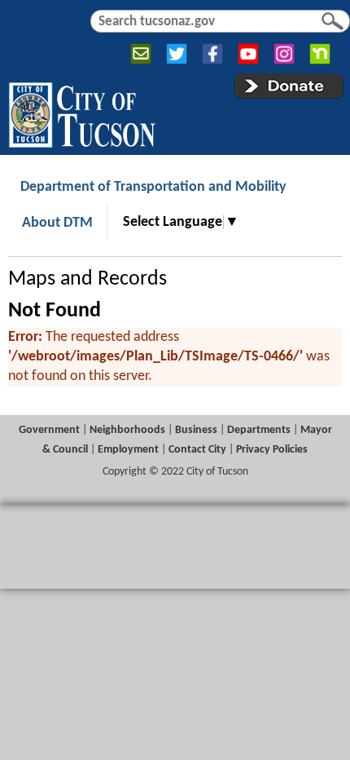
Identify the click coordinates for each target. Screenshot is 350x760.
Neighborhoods (127, 430)
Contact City (197, 450)
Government (49, 430)
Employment (128, 450)
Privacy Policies (272, 450)
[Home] (81, 111)
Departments (259, 430)
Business (196, 430)
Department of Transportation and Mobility (153, 187)
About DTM (57, 223)
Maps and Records (87, 279)
